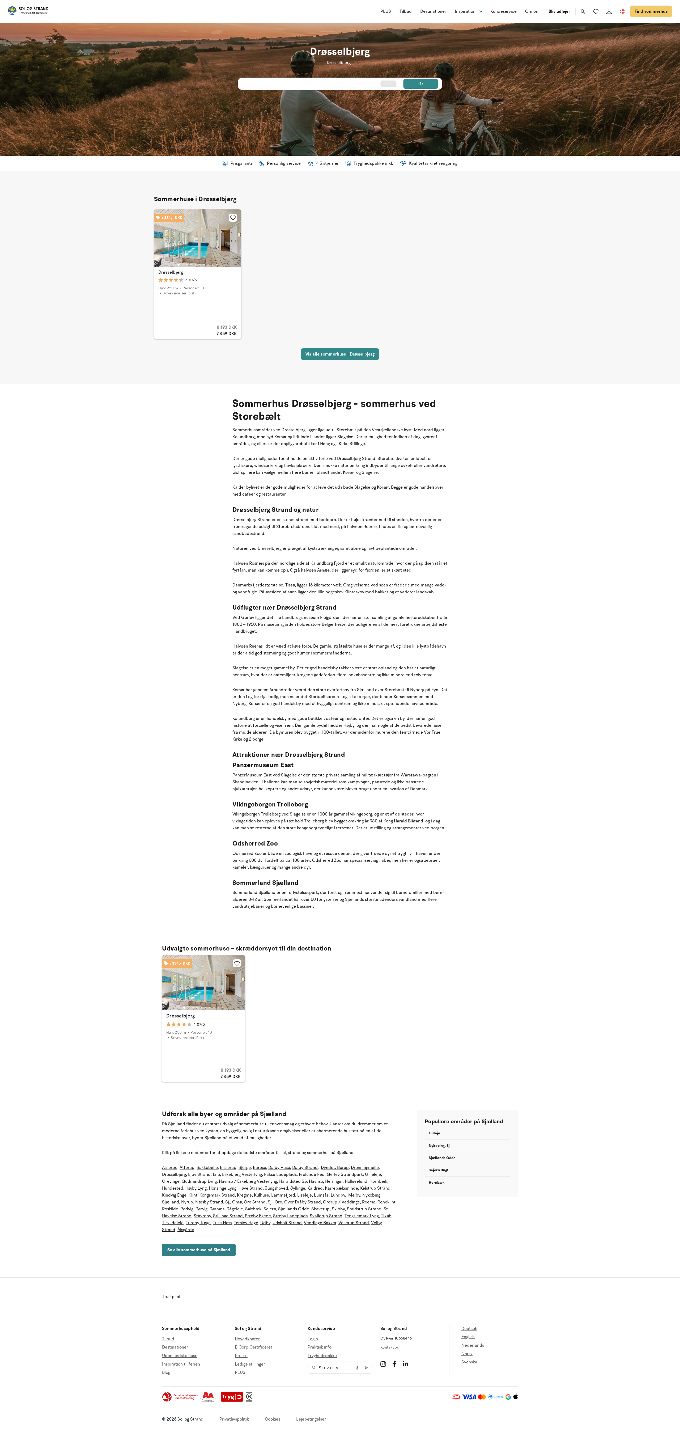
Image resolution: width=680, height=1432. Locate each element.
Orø (278, 1202)
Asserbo (169, 1168)
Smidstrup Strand (364, 1209)
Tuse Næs (222, 1223)
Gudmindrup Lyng (199, 1181)
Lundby (338, 1195)
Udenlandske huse (179, 1356)
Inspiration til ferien (181, 1364)
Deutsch (469, 1329)
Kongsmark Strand (217, 1195)
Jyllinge (297, 1188)
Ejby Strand (199, 1174)
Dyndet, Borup (335, 1168)
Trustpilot (171, 1297)
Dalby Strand (305, 1168)
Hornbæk (378, 1181)
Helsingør (333, 1181)
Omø (237, 1202)
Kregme (244, 1195)
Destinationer (433, 11)
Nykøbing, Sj (439, 1145)
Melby (354, 1195)
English (468, 1337)
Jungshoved (276, 1188)
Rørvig (201, 1209)
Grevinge (171, 1181)
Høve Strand (251, 1188)
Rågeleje (235, 1209)
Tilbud (406, 11)
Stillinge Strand (228, 1216)
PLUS (385, 11)
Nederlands (472, 1345)
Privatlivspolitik (234, 1419)
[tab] (178, 265)
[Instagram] (383, 1364)
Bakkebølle (207, 1168)
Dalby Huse (279, 1168)
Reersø (368, 1202)
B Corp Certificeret (253, 1347)
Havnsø (316, 1181)
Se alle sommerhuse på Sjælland (198, 1250)
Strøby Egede (258, 1216)
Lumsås (321, 1195)
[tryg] (233, 1401)
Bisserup (228, 1168)
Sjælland (176, 1124)
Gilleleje (373, 1174)
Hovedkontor (247, 1339)
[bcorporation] (250, 1401)
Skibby (338, 1209)
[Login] (609, 11)
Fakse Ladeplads (280, 1174)
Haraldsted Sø (293, 1181)
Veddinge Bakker (320, 1223)
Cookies (272, 1419)
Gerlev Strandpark (345, 1174)
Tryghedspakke (322, 1356)
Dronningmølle (365, 1168)
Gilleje (434, 1133)
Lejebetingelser (311, 1419)
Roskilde (170, 1209)
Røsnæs (217, 1209)
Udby (265, 1223)
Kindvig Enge (174, 1195)
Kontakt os (389, 1347)
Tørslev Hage (246, 1223)
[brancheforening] (180, 1401)
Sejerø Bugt (438, 1170)
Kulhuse (261, 1195)
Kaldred (315, 1188)
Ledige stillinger (250, 1364)
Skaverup (320, 1209)
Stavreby (202, 1216)
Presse (241, 1356)
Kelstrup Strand (375, 1188)
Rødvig (186, 1209)
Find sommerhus (651, 11)
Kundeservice (503, 11)
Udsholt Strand (287, 1223)
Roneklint (386, 1202)
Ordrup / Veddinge (341, 1202)
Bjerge (245, 1168)
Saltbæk (253, 1209)
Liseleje (304, 1195)
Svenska (469, 1362)
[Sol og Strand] (28, 11)
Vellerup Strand (353, 1223)
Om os (531, 11)
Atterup (187, 1168)
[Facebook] (394, 1364)
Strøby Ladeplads (290, 1216)
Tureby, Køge (198, 1223)
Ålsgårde (185, 1230)
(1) (420, 83)
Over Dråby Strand (302, 1202)
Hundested (172, 1188)
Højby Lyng (196, 1188)
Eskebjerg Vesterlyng (242, 1174)
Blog (166, 1372)
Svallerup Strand (326, 1216)
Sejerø (270, 1209)
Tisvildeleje (173, 1223)
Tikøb (386, 1216)
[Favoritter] (595, 11)
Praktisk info (320, 1347)
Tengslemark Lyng (362, 1216)
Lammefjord (283, 1195)
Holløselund (356, 1181)
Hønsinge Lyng (222, 1188)
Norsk (467, 1354)
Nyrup (187, 1202)
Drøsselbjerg (170, 272)
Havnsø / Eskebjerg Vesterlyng (248, 1181)
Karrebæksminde (341, 1188)
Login (313, 1339)
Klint (193, 1195)
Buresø (259, 1168)
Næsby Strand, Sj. (212, 1202)
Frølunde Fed (312, 1174)
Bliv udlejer (559, 11)
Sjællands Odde (293, 1209)
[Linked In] (405, 1364)
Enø (216, 1174)
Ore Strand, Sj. (258, 1202)
